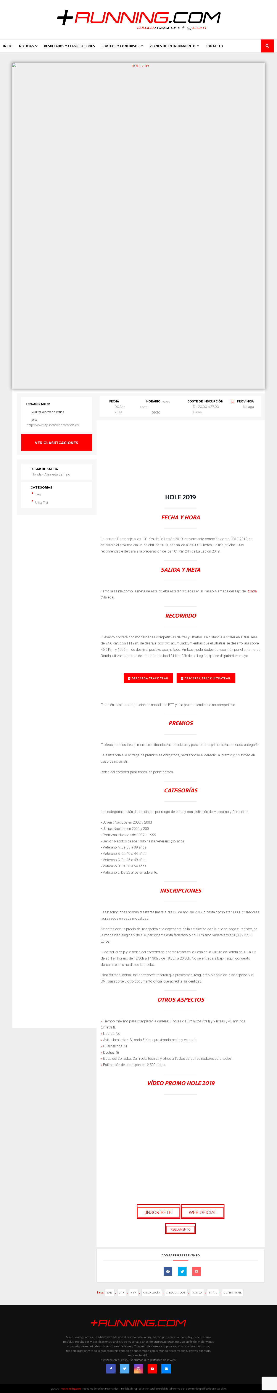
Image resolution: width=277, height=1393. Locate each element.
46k (134, 1292)
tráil (213, 1292)
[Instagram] (138, 1368)
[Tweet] (182, 1271)
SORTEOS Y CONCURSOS (120, 46)
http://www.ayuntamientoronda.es (53, 425)
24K (122, 1292)
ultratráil (233, 1292)
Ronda (252, 591)
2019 (110, 1292)
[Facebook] (111, 1368)
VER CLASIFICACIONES (56, 443)
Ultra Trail (41, 503)
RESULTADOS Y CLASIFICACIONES (69, 46)
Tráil (38, 495)
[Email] (196, 1271)
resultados (176, 1292)
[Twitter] (124, 1368)
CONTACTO (214, 46)
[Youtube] (152, 1368)
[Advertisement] (180, 461)
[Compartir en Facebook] (168, 1271)
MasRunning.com (71, 1388)
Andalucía (151, 1292)
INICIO (8, 46)
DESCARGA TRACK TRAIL (150, 678)
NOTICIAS (26, 46)
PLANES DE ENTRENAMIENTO (172, 46)
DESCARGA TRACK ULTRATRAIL (208, 678)
